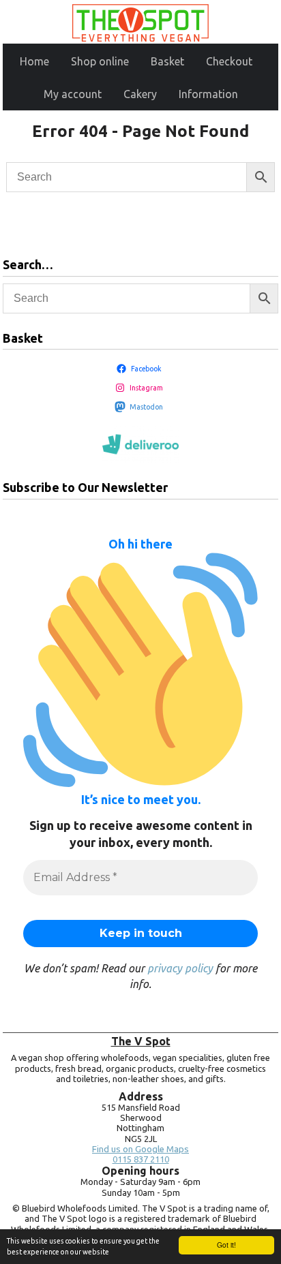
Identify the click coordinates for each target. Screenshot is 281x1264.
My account (73, 94)
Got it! (226, 1244)
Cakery (140, 94)
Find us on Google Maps (140, 1149)
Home (34, 61)
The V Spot (141, 1041)
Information (208, 94)
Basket (167, 61)
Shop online (100, 61)
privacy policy (180, 968)
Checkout (229, 61)
